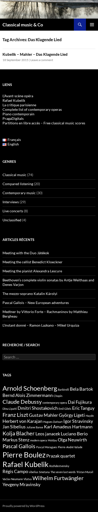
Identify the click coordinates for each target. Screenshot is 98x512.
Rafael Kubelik (25, 464)
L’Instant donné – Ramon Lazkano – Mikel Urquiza (41, 325)
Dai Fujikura (80, 402)
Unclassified (12, 220)
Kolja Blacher (19, 433)
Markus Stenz (16, 439)
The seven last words (63, 472)
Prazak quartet (60, 455)
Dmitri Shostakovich (38, 408)
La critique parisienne (19, 105)
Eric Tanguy (83, 408)
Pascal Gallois (19, 446)
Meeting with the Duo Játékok (26, 253)
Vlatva (28, 479)
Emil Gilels (65, 408)
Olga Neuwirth (72, 439)
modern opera (38, 440)
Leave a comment (41, 60)
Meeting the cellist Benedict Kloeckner (33, 262)
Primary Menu (92, 25)
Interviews (11, 202)
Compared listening (18, 184)
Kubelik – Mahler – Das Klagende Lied (35, 54)
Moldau (52, 440)
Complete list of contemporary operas (32, 109)
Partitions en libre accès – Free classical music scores (44, 123)
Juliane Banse (34, 427)
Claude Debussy (22, 401)
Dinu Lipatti (10, 408)
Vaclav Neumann (13, 479)
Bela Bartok (81, 389)
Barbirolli (63, 389)
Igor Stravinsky (78, 421)
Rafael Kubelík (14, 100)
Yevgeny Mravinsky (21, 484)
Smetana (44, 472)
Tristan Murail (84, 472)
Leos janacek (47, 433)
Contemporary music (19, 193)
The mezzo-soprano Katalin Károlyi (30, 293)
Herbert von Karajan (22, 421)
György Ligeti (72, 415)
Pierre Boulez (24, 454)
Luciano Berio (74, 433)
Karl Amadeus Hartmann (68, 426)
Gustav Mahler (43, 415)
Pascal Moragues (46, 447)
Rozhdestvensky (59, 466)
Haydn (90, 415)
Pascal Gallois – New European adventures (36, 302)
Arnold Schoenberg (30, 388)
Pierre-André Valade (70, 447)
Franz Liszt (15, 414)
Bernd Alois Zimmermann (28, 395)
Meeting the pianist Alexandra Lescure (32, 271)
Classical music (14, 175)
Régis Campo (15, 471)
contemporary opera (54, 402)
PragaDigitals (13, 118)
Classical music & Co (23, 24)
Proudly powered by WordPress (23, 506)
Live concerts (13, 211)
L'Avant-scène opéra (18, 96)
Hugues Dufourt (53, 421)
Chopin (58, 395)
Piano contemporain (18, 114)
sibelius (33, 472)
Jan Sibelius (14, 426)
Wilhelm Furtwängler (58, 478)
